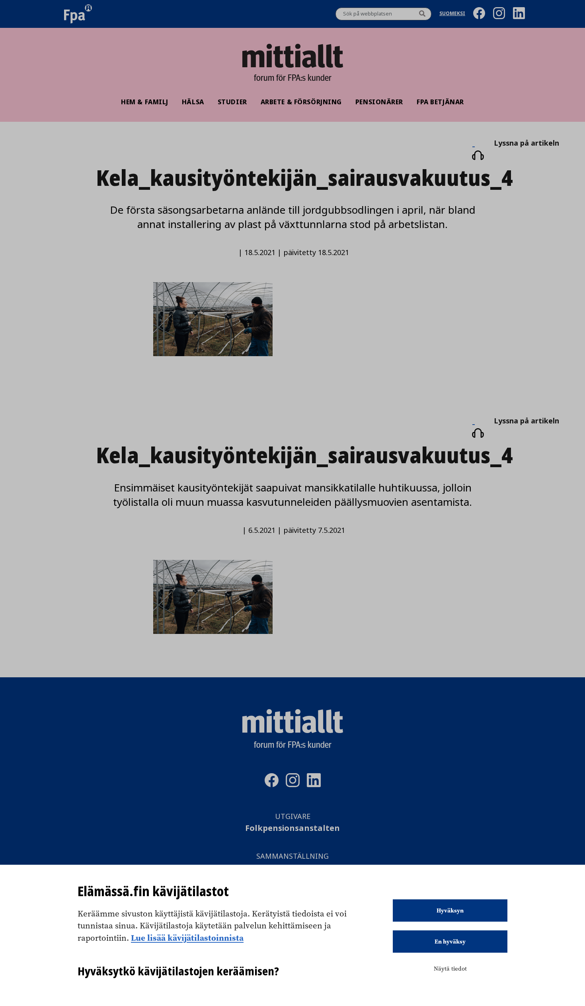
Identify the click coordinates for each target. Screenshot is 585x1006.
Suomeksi (452, 14)
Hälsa (193, 102)
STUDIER (232, 102)
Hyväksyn (450, 910)
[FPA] (78, 13)
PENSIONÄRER (379, 102)
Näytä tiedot (450, 969)
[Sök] (422, 14)
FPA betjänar (440, 102)
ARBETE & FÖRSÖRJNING (301, 102)
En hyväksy (450, 942)
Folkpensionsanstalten (292, 828)
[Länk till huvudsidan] (292, 56)
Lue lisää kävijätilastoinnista (187, 937)
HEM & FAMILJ (144, 102)
